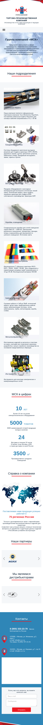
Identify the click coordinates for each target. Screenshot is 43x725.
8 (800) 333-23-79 (19, 629)
